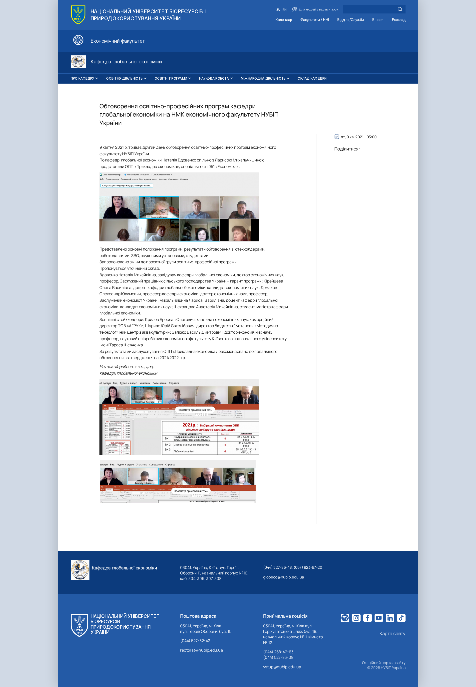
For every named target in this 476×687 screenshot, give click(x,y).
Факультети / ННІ (314, 20)
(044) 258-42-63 (278, 652)
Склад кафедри (312, 78)
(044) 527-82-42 (195, 640)
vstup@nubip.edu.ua (282, 667)
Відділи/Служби (350, 20)
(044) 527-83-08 (278, 657)
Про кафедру (82, 78)
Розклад (399, 20)
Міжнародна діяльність (263, 78)
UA (278, 9)
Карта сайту (393, 633)
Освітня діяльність (124, 78)
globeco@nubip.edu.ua (283, 577)
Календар (284, 20)
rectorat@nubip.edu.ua (201, 650)
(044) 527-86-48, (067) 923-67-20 (292, 567)
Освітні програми (171, 78)
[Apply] (400, 9)
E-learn (378, 20)
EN (285, 9)
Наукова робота (214, 78)
